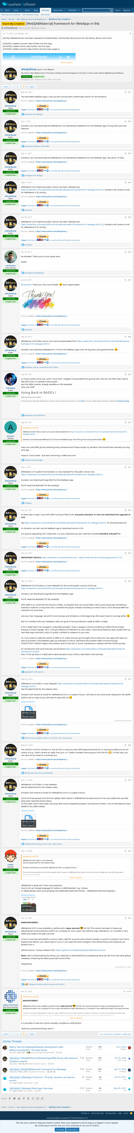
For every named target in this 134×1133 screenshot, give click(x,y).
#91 (129, 467)
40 (54, 1072)
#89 (129, 374)
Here (82, 401)
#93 (129, 553)
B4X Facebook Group (30, 14)
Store (7, 10)
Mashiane (12, 1052)
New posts (58, 10)
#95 (129, 679)
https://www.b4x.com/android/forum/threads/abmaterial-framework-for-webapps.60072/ (62, 189)
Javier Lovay (122, 1060)
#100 (129, 991)
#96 (129, 745)
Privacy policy (110, 1113)
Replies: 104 (23, 33)
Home (126, 1113)
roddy (10, 864)
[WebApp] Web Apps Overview (37, 1088)
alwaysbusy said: (29, 428)
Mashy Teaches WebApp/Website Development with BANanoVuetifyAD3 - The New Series (36, 1048)
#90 (129, 422)
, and (37, 146)
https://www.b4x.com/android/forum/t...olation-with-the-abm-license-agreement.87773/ (82, 557)
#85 (129, 217)
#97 (129, 780)
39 (51, 1072)
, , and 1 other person (48, 738)
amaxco (10, 436)
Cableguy (10, 388)
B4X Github (45, 14)
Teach (27, 10)
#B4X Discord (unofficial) (10, 14)
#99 (129, 918)
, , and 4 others (46, 984)
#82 (129, 121)
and (34, 114)
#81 (129, 92)
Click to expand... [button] (67, 62)
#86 (129, 252)
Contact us (85, 1113)
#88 (129, 336)
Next (32, 86)
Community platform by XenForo (67, 1118)
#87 (129, 280)
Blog (36, 10)
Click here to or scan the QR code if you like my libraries (50, 110)
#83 (129, 153)
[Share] (130, 33)
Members (72, 10)
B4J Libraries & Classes (38, 1064)
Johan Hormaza (10, 1005)
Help (120, 1113)
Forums (45, 10)
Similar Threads (39, 28)
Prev (6, 86)
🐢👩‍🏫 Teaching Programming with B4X (40, 1052)
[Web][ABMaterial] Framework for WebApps (43, 1069)
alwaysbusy (11, 27)
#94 (129, 581)
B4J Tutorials (28, 1083)
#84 (129, 182)
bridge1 (123, 1049)
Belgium (51, 69)
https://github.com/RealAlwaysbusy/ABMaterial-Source (81, 950)
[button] (17, 10)
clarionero (10, 265)
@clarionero (26, 284)
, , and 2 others (41, 367)
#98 (129, 851)
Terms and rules (97, 1113)
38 (48, 1072)
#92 (129, 510)
